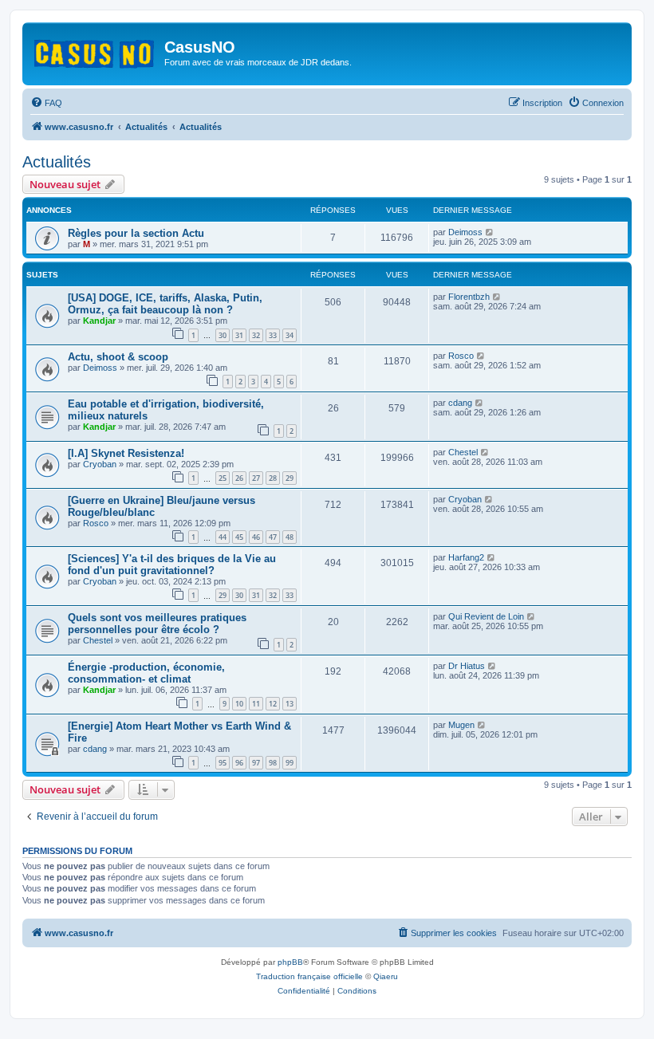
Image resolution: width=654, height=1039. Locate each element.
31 (239, 335)
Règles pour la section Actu (136, 233)
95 (223, 763)
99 (290, 763)
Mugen (461, 725)
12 (273, 704)
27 (256, 478)
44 (223, 537)
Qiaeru (385, 976)
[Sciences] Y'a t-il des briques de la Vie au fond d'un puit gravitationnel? (172, 565)
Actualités (56, 162)
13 (290, 704)
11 (256, 704)
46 (256, 537)
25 (223, 478)
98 (273, 763)
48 (290, 537)
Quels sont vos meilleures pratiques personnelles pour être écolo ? (157, 624)
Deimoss (465, 232)
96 (239, 763)
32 (256, 335)
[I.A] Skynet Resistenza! (126, 453)
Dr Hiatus (466, 666)
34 (290, 335)
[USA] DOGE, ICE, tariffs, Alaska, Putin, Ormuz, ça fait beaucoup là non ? (165, 304)
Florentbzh (469, 296)
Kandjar (99, 320)
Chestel (463, 452)
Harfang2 (466, 557)
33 (273, 335)
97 (256, 763)
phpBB (290, 962)
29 (290, 478)
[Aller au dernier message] (490, 232)
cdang (460, 402)
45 (239, 537)
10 (239, 704)
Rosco (461, 355)
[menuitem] (46, 102)
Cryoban (99, 464)
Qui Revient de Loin (486, 616)
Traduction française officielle (309, 976)
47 (273, 537)
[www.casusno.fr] (95, 51)
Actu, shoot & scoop (118, 357)
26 (239, 478)
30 (223, 335)
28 (273, 478)
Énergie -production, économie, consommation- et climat (146, 673)
